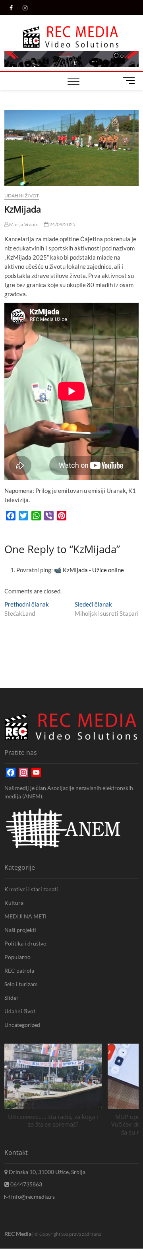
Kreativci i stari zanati (31, 889)
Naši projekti (20, 929)
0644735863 (25, 1184)
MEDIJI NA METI (25, 916)
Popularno (17, 956)
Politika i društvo (25, 943)
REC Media (17, 1233)
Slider (11, 997)
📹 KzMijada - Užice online (89, 569)
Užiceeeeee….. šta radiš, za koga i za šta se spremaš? (53, 1120)
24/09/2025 (61, 224)
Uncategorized (22, 1024)
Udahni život (21, 196)
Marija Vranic (23, 224)
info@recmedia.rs (32, 1196)
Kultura (13, 902)
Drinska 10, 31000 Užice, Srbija (46, 1171)
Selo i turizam (21, 984)
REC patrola (19, 970)
